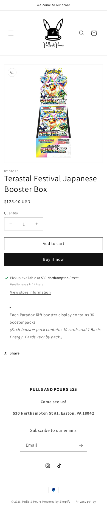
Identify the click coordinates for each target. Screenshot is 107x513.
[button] (11, 33)
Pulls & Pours (31, 501)
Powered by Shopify (56, 501)
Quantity (11, 213)
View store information (30, 292)
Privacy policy (85, 501)
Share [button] (15, 353)
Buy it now (53, 259)
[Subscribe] (81, 445)
